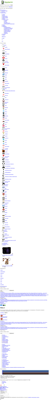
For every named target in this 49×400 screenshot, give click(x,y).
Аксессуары (6, 157)
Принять (6, 312)
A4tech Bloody (2, 271)
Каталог (3, 15)
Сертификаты (6, 241)
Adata (1, 276)
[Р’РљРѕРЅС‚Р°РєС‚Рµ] (1, 305)
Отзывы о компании (7, 30)
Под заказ (5, 22)
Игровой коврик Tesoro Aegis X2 (7, 255)
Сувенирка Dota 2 (3, 317)
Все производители (3, 286)
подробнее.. (2, 312)
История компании (7, 27)
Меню (3, 38)
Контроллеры (6, 182)
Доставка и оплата (5, 19)
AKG (1, 279)
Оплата (5, 21)
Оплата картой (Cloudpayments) (9, 23)
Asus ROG (2, 284)
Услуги (3, 24)
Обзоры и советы (5, 17)
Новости (3, 18)
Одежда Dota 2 (2, 314)
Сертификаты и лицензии (8, 28)
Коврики (5, 88)
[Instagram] (2, 373)
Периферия (5, 231)
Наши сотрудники (7, 31)
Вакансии (5, 32)
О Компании (4, 26)
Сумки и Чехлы (6, 189)
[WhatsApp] (5, 305)
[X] (3, 305)
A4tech (1, 270)
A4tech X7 (2, 273)
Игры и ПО (5, 238)
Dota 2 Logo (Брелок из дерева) (7, 265)
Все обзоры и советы (3, 299)
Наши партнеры (6, 29)
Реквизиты (6, 33)
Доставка (5, 20)
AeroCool (1, 278)
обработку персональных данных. (33, 397)
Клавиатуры (6, 149)
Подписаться (12, 290)
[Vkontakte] (2, 370)
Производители (4, 16)
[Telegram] (2, 305)
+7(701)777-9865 (4, 10)
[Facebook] (2, 371)
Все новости (2, 292)
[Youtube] (2, 372)
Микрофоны (6, 185)
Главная (3, 14)
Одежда (5, 192)
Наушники (5, 129)
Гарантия (3, 25)
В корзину (2, 398)
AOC (1, 281)
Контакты (4, 34)
